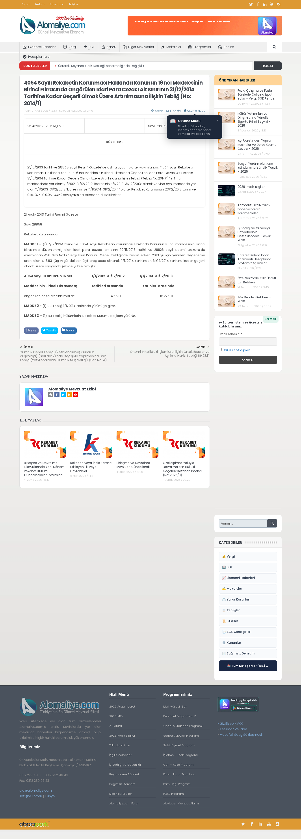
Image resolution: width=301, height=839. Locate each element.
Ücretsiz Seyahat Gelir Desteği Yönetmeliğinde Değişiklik (101, 66)
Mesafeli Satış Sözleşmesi (241, 734)
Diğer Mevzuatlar (141, 47)
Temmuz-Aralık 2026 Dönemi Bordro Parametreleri (254, 209)
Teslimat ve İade (233, 729)
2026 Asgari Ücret (122, 706)
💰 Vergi (228, 556)
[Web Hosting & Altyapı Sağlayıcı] (34, 824)
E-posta (175, 111)
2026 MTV (116, 716)
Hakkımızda (56, 4)
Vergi (72, 47)
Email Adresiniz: (231, 334)
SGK (92, 47)
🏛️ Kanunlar (231, 643)
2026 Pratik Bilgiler (251, 187)
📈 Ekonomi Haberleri (238, 578)
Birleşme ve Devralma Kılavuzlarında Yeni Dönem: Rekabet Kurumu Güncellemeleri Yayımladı (44, 469)
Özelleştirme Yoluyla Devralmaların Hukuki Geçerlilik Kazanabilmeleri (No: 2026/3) (182, 469)
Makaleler (173, 47)
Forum (26, 4)
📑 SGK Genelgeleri (236, 632)
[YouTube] (271, 4)
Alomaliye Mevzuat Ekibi (72, 389)
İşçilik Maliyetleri (120, 755)
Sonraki (200, 347)
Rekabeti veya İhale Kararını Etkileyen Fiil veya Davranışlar (91, 467)
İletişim (73, 4)
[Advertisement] (248, 443)
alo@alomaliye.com (35, 790)
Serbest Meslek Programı (181, 736)
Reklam (40, 4)
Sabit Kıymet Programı (179, 745)
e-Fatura (115, 726)
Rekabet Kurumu (82, 111)
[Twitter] (251, 4)
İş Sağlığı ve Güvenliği (125, 765)
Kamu (111, 47)
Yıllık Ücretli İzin (119, 745)
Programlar (202, 47)
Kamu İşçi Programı (177, 784)
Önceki (28, 347)
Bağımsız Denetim (122, 784)
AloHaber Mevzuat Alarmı (181, 803)
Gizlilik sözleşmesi (238, 350)
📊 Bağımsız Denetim (238, 653)
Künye (50, 796)
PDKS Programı (173, 794)
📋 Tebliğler (231, 610)
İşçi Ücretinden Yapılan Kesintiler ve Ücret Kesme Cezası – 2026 (257, 144)
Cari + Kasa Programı (178, 765)
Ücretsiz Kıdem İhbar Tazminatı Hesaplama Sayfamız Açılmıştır (254, 259)
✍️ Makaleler (232, 589)
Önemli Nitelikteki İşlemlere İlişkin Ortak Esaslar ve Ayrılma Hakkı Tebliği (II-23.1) (170, 353)
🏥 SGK (227, 567)
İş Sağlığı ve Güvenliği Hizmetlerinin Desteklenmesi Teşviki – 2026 (256, 234)
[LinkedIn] (265, 4)
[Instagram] (278, 4)
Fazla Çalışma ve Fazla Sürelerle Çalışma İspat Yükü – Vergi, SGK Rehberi (257, 94)
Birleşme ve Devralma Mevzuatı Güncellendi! (133, 465)
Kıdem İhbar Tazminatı (179, 774)
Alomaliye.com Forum (124, 803)
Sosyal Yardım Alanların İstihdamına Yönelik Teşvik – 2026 (258, 167)
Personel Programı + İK (179, 716)
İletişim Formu (30, 796)
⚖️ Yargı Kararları (236, 599)
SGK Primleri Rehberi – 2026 (254, 299)
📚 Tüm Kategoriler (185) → (248, 666)
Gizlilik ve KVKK (231, 723)
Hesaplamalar (39, 56)
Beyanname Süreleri (124, 774)
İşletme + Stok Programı (180, 755)
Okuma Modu (196, 111)
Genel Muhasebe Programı (183, 726)
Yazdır (159, 111)
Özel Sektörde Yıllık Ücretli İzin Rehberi (257, 280)
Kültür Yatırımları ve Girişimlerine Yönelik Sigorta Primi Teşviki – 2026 (254, 119)
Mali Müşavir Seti (175, 706)
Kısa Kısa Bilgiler (120, 794)
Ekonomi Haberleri (42, 47)
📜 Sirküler (230, 621)
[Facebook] (258, 4)
